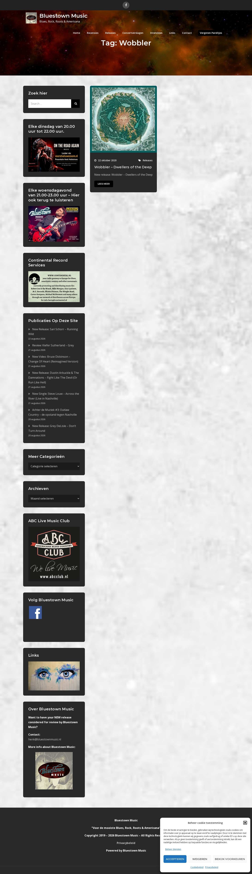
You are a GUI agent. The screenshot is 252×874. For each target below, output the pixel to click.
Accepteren (175, 859)
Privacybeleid (211, 867)
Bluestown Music (63, 15)
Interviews (156, 32)
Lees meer (104, 184)
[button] (245, 822)
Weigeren (199, 859)
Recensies (92, 32)
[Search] (75, 103)
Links (172, 32)
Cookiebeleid (196, 867)
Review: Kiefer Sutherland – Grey (53, 345)
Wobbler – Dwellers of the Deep (123, 167)
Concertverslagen (132, 32)
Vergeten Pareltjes (211, 32)
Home (76, 32)
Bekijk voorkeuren (230, 859)
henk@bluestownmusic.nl (44, 739)
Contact (187, 32)
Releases (110, 32)
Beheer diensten (173, 849)
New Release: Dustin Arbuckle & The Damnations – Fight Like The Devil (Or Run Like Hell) (53, 377)
